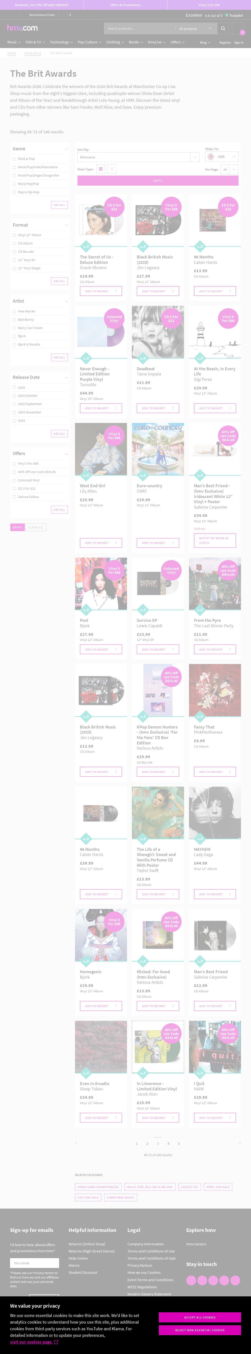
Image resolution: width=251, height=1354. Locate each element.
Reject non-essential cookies (200, 1330)
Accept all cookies (200, 1317)
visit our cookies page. (31, 1342)
